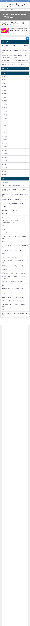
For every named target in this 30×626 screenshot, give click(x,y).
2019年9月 (4, 157)
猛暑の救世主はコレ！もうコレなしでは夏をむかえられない (15, 305)
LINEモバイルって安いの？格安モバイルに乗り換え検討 (15, 195)
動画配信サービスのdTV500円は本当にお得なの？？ (14, 266)
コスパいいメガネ (6, 217)
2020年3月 (4, 146)
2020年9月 (4, 132)
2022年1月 (4, 93)
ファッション (5, 241)
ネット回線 (4, 232)
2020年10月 (5, 129)
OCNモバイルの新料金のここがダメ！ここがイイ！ (14, 203)
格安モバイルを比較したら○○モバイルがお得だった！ (15, 297)
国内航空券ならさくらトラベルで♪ (10, 269)
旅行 (3, 285)
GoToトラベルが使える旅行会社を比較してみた (13, 185)
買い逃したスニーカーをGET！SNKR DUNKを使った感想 (14, 314)
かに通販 (4, 206)
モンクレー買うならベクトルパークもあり (12, 250)
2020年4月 (4, 143)
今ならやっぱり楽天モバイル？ (9, 257)
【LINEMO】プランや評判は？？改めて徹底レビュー (14, 64)
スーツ (3, 229)
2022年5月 (4, 83)
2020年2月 (4, 150)
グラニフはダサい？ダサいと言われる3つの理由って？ (15, 60)
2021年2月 (4, 115)
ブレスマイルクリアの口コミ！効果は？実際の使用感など (15, 245)
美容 (3, 309)
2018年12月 (5, 171)
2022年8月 (4, 79)
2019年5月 (4, 167)
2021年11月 (4, 97)
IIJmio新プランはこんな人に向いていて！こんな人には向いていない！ (14, 190)
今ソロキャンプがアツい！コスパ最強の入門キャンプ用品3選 (15, 261)
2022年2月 (4, 90)
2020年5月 (4, 139)
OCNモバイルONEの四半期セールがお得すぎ (13, 199)
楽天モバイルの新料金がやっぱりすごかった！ (13, 301)
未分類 (3, 294)
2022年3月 (4, 86)
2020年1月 (4, 153)
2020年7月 (4, 136)
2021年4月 (4, 108)
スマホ (3, 225)
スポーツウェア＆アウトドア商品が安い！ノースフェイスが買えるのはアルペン (15, 221)
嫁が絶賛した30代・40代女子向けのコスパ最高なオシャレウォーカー (15, 277)
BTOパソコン (5, 182)
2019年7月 (4, 164)
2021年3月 (4, 111)
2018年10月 (5, 174)
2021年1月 (4, 118)
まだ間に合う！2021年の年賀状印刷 (10, 210)
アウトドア (4, 213)
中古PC (3, 253)
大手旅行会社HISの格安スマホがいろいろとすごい (14, 273)
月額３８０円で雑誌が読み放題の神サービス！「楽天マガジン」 (15, 289)
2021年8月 (4, 104)
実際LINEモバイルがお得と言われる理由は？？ (13, 281)
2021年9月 (4, 100)
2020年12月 (5, 122)
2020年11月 (4, 125)
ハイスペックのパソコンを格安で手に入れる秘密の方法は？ (15, 237)
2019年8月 (4, 160)
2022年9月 (4, 76)
